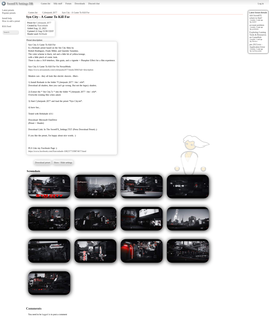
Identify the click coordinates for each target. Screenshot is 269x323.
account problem (256, 25)
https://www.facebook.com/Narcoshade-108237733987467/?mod (57, 151)
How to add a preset (11, 21)
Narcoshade (42, 25)
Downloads (80, 3)
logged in (46, 314)
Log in (261, 3)
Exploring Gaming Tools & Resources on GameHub (257, 34)
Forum (68, 3)
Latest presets (8, 10)
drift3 (254, 22)
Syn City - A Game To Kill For (75, 12)
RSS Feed (6, 26)
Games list (45, 3)
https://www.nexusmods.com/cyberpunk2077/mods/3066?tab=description (60, 70)
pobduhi (255, 29)
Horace (255, 41)
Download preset (42, 162)
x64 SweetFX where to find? (255, 16)
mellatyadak (257, 51)
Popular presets (9, 13)
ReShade (43, 34)
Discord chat (93, 3)
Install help (7, 18)
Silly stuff (58, 3)
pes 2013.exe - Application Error (257, 45)
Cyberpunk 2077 (49, 12)
